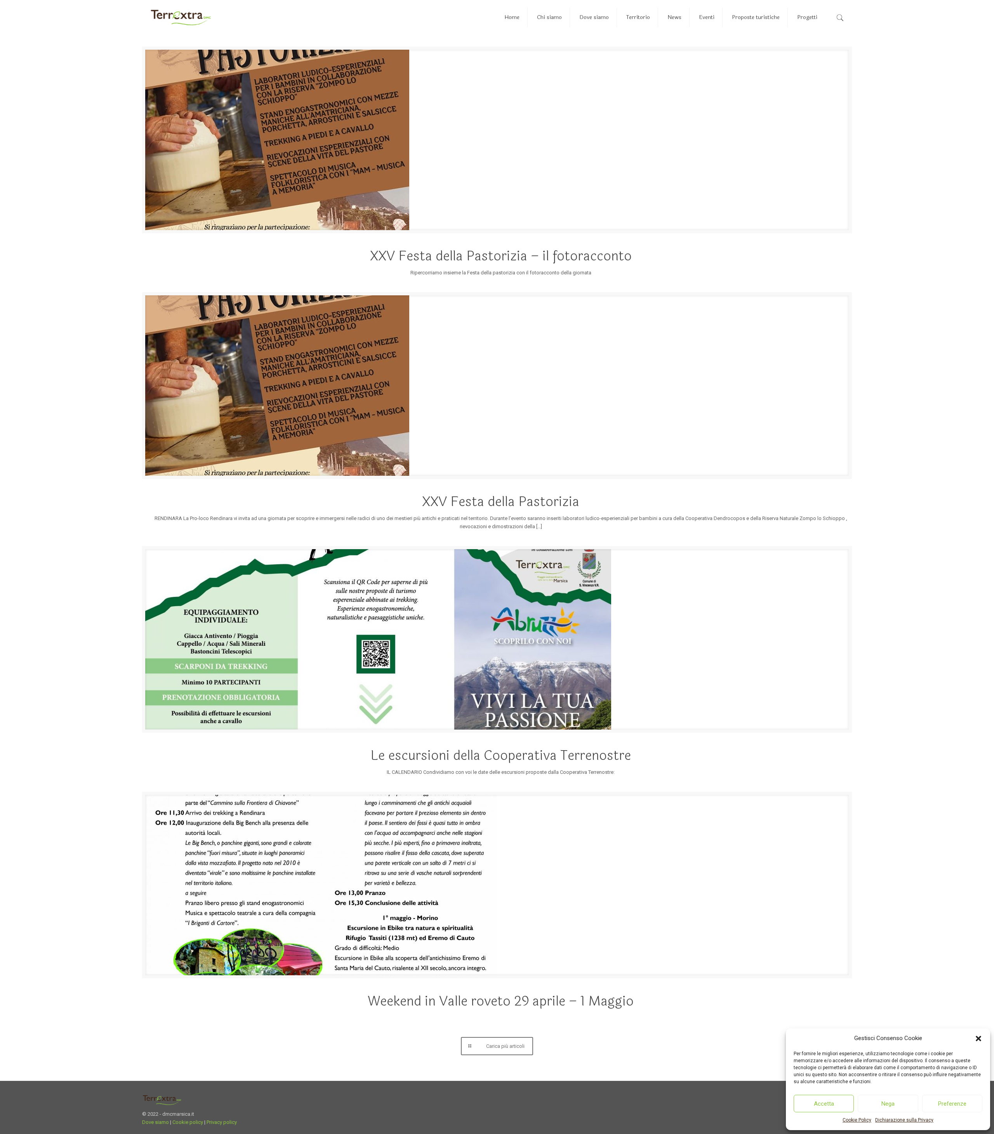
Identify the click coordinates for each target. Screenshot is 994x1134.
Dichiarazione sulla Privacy (904, 1120)
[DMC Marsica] (181, 17)
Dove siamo (155, 1122)
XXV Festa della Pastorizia (500, 502)
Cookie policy (187, 1122)
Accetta (824, 1103)
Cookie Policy (857, 1120)
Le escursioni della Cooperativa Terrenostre (501, 756)
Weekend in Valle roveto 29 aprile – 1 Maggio (501, 1001)
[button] (978, 1038)
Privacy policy (222, 1122)
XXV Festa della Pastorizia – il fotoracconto (501, 256)
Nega (888, 1103)
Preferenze (952, 1103)
